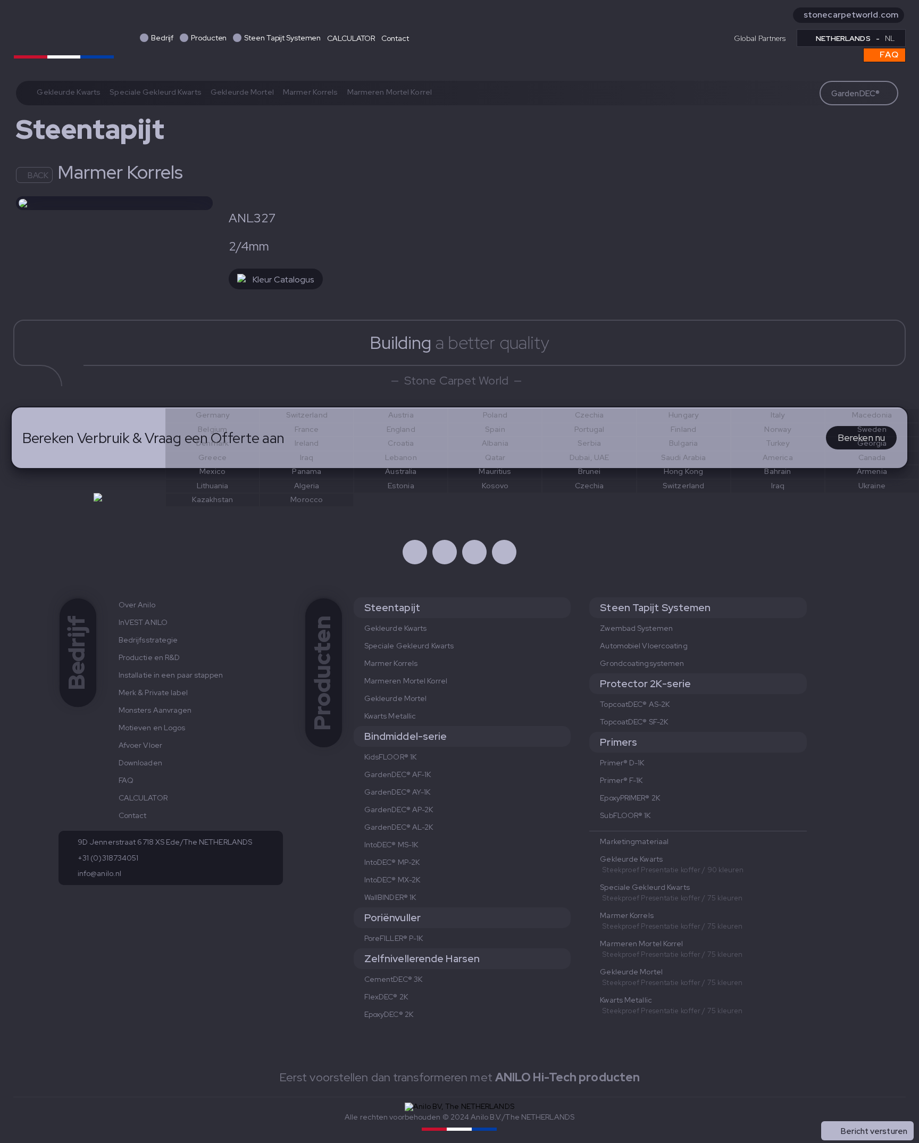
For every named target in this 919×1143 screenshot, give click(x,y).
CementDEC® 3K (393, 979)
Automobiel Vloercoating (643, 645)
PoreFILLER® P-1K (393, 938)
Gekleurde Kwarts (69, 92)
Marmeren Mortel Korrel (389, 92)
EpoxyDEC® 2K (388, 1014)
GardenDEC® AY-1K (397, 792)
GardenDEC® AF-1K (397, 774)
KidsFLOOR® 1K (390, 757)
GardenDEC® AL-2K (398, 827)
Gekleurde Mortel (242, 92)
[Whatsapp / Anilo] (474, 552)
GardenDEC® (855, 93)
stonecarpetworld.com (851, 14)
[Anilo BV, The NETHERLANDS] (63, 36)
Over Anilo (137, 605)
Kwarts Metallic (390, 716)
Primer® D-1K (622, 762)
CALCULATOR (351, 38)
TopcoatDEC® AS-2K (635, 704)
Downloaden (140, 762)
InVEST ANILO (143, 622)
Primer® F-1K (621, 780)
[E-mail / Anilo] (504, 552)
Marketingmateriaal (634, 841)
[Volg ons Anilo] (415, 552)
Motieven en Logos (152, 727)
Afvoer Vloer (140, 745)
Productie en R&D (149, 657)
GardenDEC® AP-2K (398, 809)
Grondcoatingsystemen (642, 663)
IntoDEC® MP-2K (392, 862)
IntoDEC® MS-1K (391, 844)
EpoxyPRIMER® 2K (630, 798)
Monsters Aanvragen (155, 710)
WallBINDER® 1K (390, 897)
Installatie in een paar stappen (171, 675)
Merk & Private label (153, 692)
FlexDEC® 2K (386, 997)
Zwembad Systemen (636, 628)
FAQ (888, 54)
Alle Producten (879, 1108)
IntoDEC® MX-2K (392, 880)
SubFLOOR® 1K (625, 815)
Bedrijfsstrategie (148, 640)
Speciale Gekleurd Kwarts (155, 92)
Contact (394, 38)
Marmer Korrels (310, 92)
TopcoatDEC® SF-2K (634, 722)
